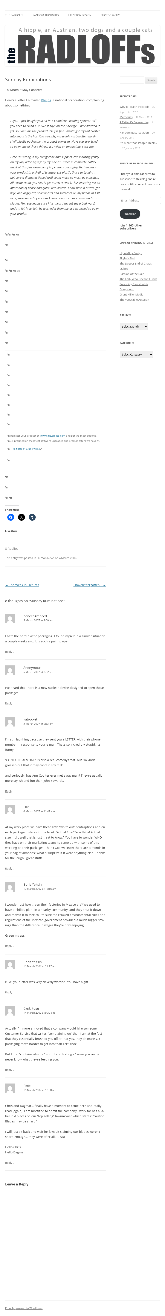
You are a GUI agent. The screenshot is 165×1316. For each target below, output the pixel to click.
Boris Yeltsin (32, 884)
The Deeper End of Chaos (136, 263)
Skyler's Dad (127, 258)
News (50, 558)
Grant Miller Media (131, 294)
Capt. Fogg (31, 1008)
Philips (46, 100)
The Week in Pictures (22, 585)
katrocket (30, 719)
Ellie (26, 807)
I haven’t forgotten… (89, 585)
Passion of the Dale (132, 274)
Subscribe (130, 214)
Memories (126, 117)
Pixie (27, 1086)
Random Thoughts (46, 15)
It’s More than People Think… (138, 143)
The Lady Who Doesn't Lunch (138, 279)
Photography (110, 15)
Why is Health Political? (134, 107)
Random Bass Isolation (134, 132)
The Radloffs (14, 15)
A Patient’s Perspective (134, 122)
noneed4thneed (35, 616)
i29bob (124, 269)
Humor (41, 558)
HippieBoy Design (79, 15)
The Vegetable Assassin (134, 300)
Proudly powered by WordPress (24, 1308)
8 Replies (11, 548)
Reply (8, 652)
